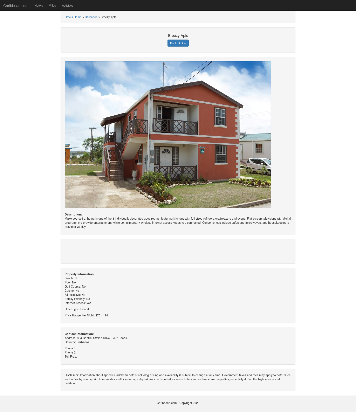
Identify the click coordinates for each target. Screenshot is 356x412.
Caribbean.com (15, 5)
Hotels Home (73, 17)
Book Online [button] (178, 43)
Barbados (91, 17)
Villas (52, 5)
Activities (67, 5)
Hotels (39, 5)
